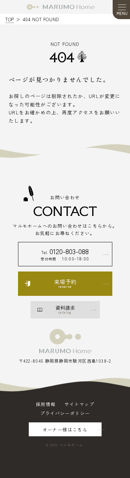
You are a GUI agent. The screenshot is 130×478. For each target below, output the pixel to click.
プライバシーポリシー (65, 413)
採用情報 (46, 404)
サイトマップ (79, 404)
